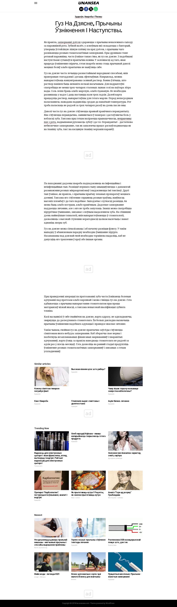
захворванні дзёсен (69, 42)
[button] (35, 3)
